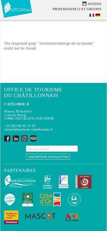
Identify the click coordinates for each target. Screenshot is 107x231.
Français (92, 15)
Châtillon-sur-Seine (47, 182)
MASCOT (40, 217)
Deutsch (98, 15)
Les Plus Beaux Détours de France (63, 182)
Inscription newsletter (48, 156)
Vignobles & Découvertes (27, 199)
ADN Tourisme (71, 217)
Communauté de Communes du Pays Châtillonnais (20, 182)
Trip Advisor (33, 138)
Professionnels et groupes (77, 9)
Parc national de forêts (83, 182)
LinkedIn (16, 138)
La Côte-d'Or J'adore (9, 199)
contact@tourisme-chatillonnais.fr (28, 129)
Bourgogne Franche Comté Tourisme (11, 217)
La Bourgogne (74, 199)
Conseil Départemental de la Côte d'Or (50, 199)
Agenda (95, 3)
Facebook (7, 138)
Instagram (24, 138)
